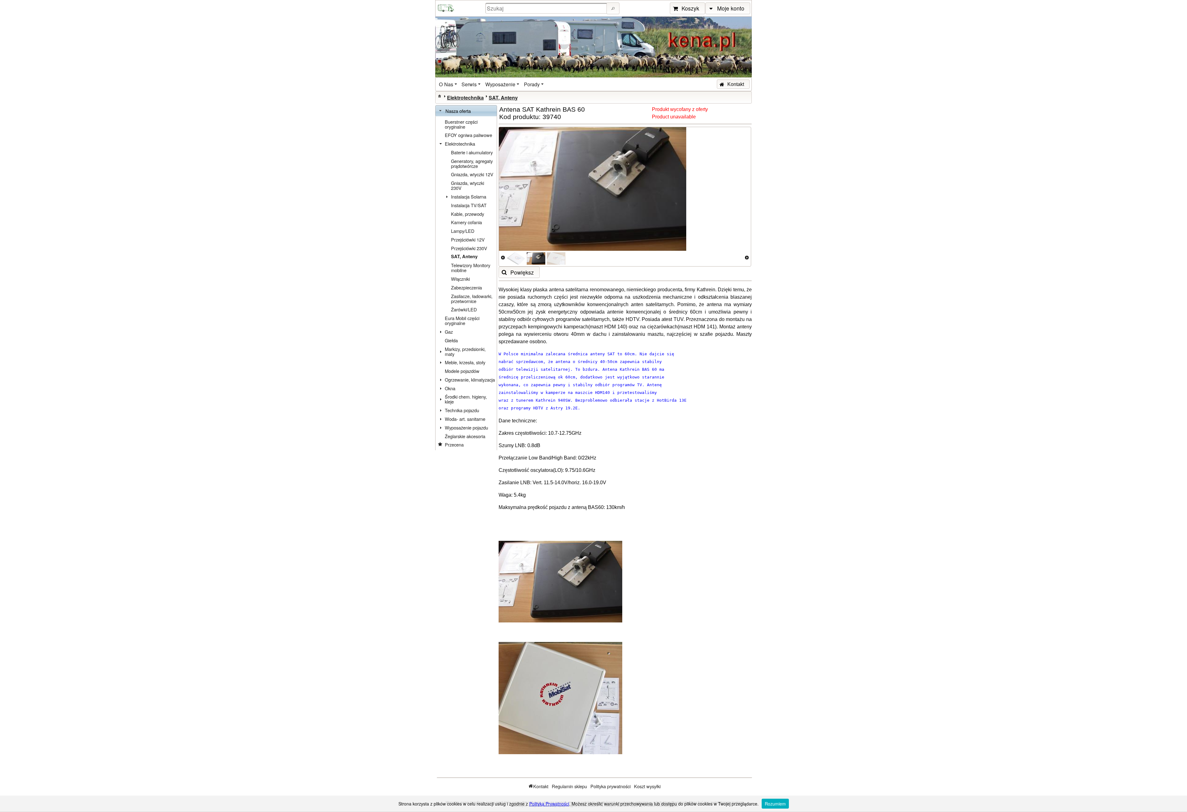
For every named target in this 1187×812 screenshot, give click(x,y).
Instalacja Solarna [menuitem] (468, 196)
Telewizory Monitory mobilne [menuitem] (470, 267)
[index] (439, 95)
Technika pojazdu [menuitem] (462, 410)
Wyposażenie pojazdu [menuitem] (466, 427)
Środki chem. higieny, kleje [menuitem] (466, 399)
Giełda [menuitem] (451, 340)
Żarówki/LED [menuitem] (464, 309)
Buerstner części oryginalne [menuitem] (461, 124)
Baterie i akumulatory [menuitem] (472, 152)
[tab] (466, 111)
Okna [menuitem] (450, 388)
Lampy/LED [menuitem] (462, 231)
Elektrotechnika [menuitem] (460, 143)
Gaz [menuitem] (449, 331)
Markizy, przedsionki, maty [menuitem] (465, 351)
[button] (612, 8)
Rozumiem (775, 804)
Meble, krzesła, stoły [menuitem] (465, 362)
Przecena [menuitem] (454, 444)
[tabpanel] (466, 283)
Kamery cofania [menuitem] (466, 222)
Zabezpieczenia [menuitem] (466, 287)
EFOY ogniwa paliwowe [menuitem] (468, 135)
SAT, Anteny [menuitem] (464, 256)
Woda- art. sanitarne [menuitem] (465, 419)
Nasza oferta (458, 111)
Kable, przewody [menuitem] (467, 214)
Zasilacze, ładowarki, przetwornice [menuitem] (471, 298)
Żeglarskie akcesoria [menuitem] (465, 436)
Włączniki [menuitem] (460, 279)
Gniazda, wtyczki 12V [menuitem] (472, 174)
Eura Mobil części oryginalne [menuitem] (462, 320)
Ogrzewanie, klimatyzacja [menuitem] (470, 379)
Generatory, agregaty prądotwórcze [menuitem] (472, 163)
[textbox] (546, 8)
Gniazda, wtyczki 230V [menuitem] (467, 185)
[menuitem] (448, 84)
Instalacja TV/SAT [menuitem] (469, 205)
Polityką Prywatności (549, 804)
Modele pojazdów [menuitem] (462, 371)
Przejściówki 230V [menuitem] (469, 248)
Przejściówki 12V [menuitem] (468, 239)
